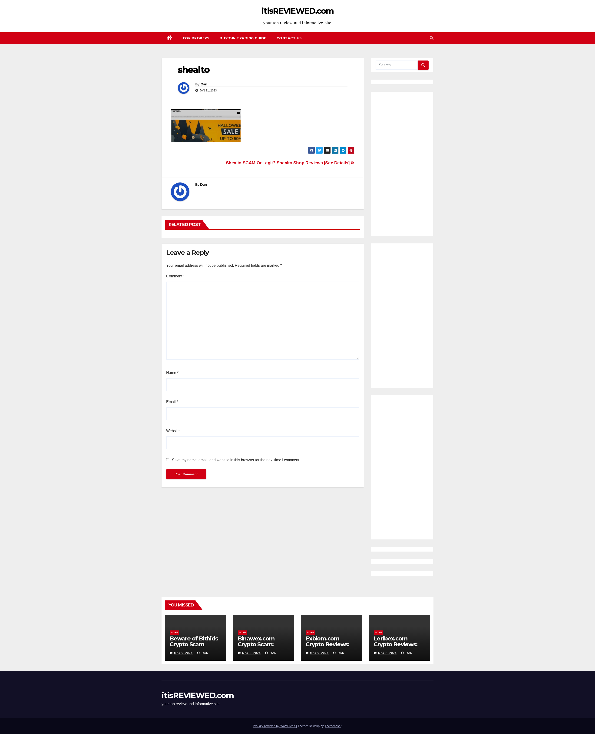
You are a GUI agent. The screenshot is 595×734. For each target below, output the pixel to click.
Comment (175, 276)
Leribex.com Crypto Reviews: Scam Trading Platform (395, 647)
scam (174, 632)
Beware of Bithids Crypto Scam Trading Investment (194, 647)
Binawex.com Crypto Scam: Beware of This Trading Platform (261, 647)
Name (172, 373)
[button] (431, 38)
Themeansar (333, 726)
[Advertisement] (402, 164)
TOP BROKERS (196, 38)
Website (173, 431)
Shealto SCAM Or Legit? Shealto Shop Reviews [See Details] (288, 162)
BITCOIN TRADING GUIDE (243, 38)
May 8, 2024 (387, 653)
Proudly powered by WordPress (274, 726)
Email (172, 402)
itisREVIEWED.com (297, 11)
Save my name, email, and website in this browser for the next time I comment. (236, 460)
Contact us (289, 38)
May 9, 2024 (183, 653)
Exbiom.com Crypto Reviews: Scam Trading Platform (327, 647)
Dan (204, 84)
